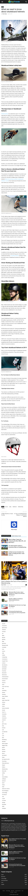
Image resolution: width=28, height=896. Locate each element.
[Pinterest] (8, 17)
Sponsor (4, 780)
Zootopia (4, 808)
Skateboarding (4, 113)
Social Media (5, 777)
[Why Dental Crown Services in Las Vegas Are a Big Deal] (4, 606)
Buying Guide (5, 645)
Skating (3, 508)
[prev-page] (2, 558)
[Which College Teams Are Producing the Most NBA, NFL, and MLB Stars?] (4, 541)
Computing (4, 657)
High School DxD (5, 700)
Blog (3, 641)
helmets (6, 506)
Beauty (3, 637)
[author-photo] (14, 527)
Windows (4, 804)
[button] (2, 2)
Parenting (4, 761)
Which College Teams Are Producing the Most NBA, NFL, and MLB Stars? (17, 541)
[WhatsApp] (11, 17)
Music (3, 753)
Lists (3, 735)
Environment (5, 678)
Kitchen (3, 727)
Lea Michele (4, 731)
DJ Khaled (4, 668)
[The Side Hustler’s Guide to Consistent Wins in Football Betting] (4, 547)
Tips (3, 796)
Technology (4, 792)
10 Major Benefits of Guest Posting (7, 514)
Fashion (3, 680)
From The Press (5, 686)
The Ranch (4, 794)
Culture (3, 663)
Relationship (5, 769)
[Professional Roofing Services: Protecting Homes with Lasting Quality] (4, 613)
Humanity (4, 714)
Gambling (4, 690)
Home (2, 4)
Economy (4, 670)
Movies (3, 749)
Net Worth (4, 755)
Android (4, 629)
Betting (3, 639)
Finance (3, 682)
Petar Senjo (4, 13)
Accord (3, 623)
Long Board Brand (14, 255)
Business (4, 643)
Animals (4, 631)
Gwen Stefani (5, 696)
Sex (3, 775)
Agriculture (4, 627)
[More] (14, 17)
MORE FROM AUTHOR (16, 536)
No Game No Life (5, 759)
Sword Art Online (6, 788)
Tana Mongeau (5, 790)
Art (2, 633)
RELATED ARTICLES (6, 536)
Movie (3, 747)
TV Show (4, 800)
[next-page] (4, 558)
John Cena (4, 723)
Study (3, 784)
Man (3, 737)
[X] (5, 17)
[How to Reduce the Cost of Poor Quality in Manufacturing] (14, 570)
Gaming (3, 694)
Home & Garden (5, 708)
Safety (3, 773)
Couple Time (5, 661)
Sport (6, 4)
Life (3, 733)
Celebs (3, 655)
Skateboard (15, 506)
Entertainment (5, 676)
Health (3, 698)
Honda (3, 710)
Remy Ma (4, 771)
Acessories (4, 625)
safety (10, 506)
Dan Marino (4, 665)
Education (4, 672)
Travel (3, 798)
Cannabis (4, 647)
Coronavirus (4, 659)
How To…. (4, 712)
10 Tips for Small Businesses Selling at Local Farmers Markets (20, 515)
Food (3, 684)
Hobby (3, 704)
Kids (3, 725)
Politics (3, 767)
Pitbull (3, 765)
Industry (4, 716)
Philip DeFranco (5, 763)
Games (3, 692)
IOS (3, 722)
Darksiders (4, 667)
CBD (3, 653)
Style (3, 786)
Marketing (4, 739)
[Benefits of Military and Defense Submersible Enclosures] (4, 600)
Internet (4, 720)
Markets (4, 741)
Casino (3, 651)
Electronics (4, 674)
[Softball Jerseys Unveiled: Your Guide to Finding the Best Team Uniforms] (4, 553)
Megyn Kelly (4, 745)
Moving (3, 751)
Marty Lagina (5, 743)
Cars (3, 649)
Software (4, 778)
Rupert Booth (3, 584)
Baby (3, 635)
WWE (3, 806)
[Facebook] (2, 17)
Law (3, 729)
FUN (3, 688)
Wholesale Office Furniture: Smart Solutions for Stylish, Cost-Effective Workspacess (16, 593)
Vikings (3, 802)
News (3, 757)
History (3, 702)
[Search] (26, 2)
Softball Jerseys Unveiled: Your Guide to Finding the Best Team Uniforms (16, 553)
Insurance (4, 718)
